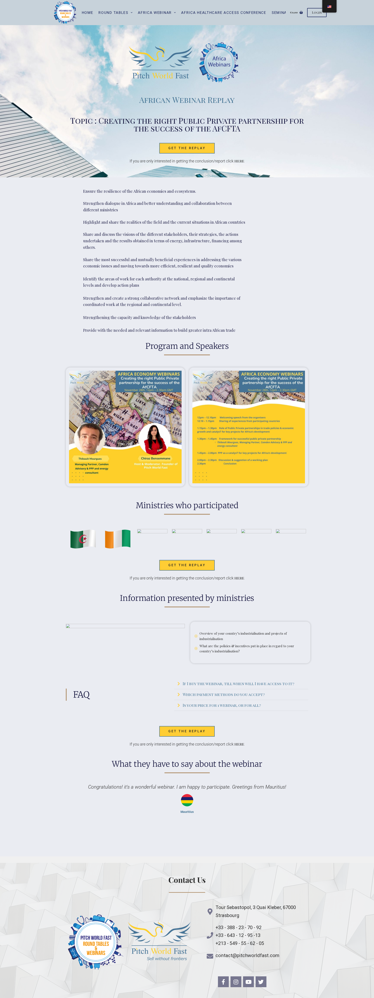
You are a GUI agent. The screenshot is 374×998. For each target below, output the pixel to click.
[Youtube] (248, 981)
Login (317, 12)
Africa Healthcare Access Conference (223, 12)
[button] (241, 683)
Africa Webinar (155, 12)
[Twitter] (261, 981)
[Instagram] (236, 981)
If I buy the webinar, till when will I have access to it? (238, 683)
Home (87, 12)
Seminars (282, 12)
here (239, 160)
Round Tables (113, 12)
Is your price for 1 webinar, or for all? (222, 705)
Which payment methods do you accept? (224, 694)
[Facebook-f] (223, 981)
